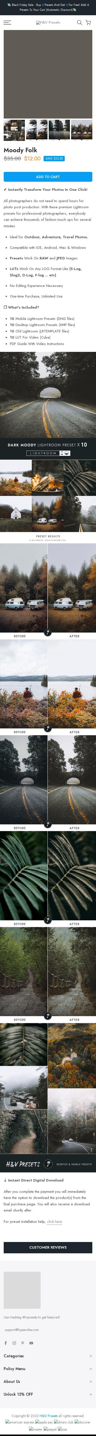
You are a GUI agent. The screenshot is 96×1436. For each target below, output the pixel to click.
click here (54, 1221)
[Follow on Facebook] (6, 1343)
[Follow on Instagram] (14, 1343)
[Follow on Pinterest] (22, 1343)
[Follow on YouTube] (31, 1343)
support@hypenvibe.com (22, 1329)
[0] (88, 22)
